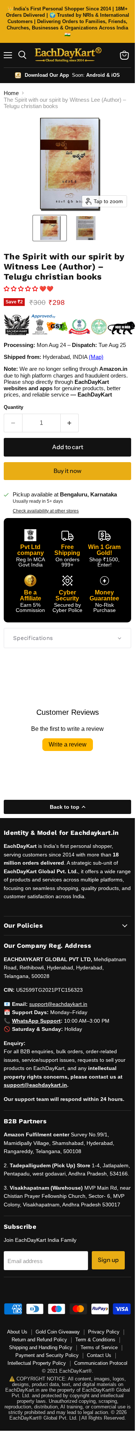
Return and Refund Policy (39, 1339)
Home (11, 93)
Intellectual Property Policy (36, 1363)
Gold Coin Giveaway (58, 1332)
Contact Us (99, 1355)
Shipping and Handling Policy (40, 1347)
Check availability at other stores (46, 511)
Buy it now (67, 470)
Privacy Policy (104, 1332)
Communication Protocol (100, 1363)
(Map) (96, 357)
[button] (49, 228)
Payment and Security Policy (47, 1355)
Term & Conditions (95, 1339)
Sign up (108, 1259)
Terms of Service (99, 1347)
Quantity (13, 407)
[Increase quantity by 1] (70, 423)
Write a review (68, 744)
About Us (17, 1332)
